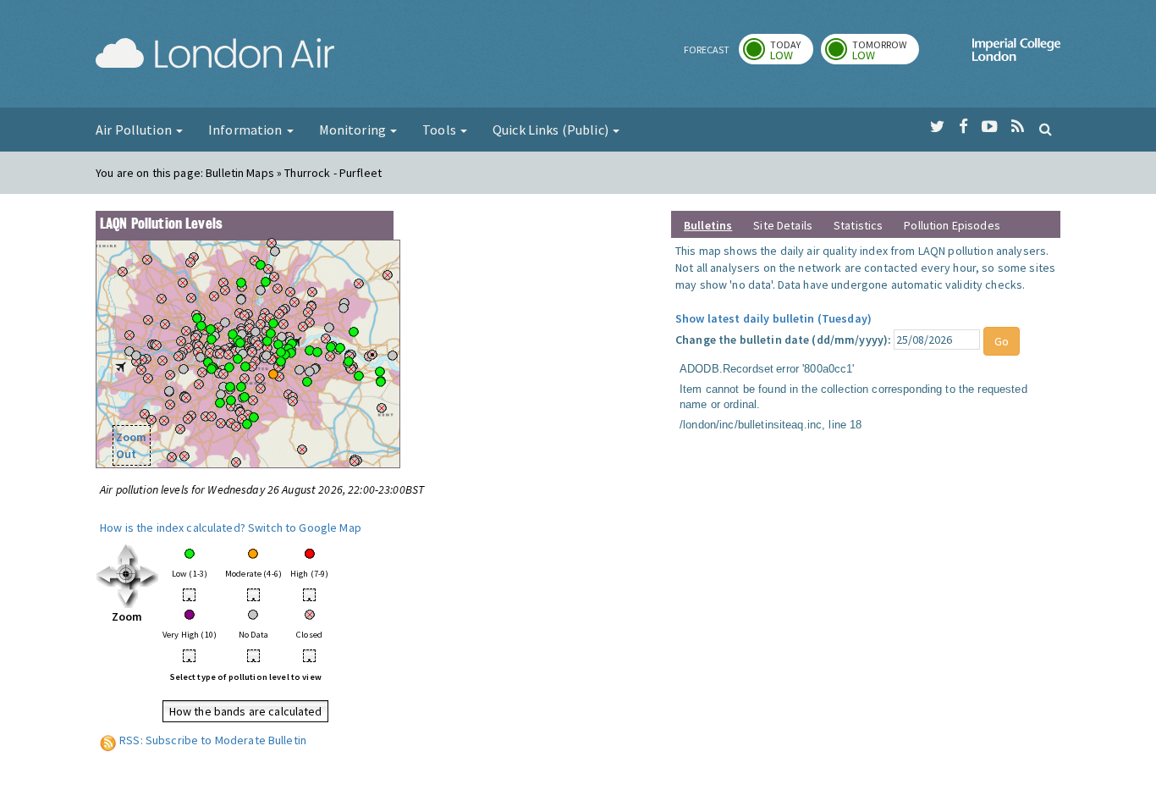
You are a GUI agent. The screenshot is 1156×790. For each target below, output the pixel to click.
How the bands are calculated (245, 711)
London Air (215, 56)
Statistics (858, 225)
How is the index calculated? (172, 527)
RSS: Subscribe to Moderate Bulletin (212, 740)
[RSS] (1018, 127)
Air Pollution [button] (135, 129)
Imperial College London (1016, 56)
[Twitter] (937, 127)
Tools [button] (440, 129)
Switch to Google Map (304, 527)
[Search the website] (1045, 128)
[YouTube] (990, 127)
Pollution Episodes (952, 225)
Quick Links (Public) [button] (552, 129)
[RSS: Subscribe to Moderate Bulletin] (108, 740)
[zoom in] (127, 575)
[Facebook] (963, 127)
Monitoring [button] (354, 129)
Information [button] (246, 129)
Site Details (782, 225)
